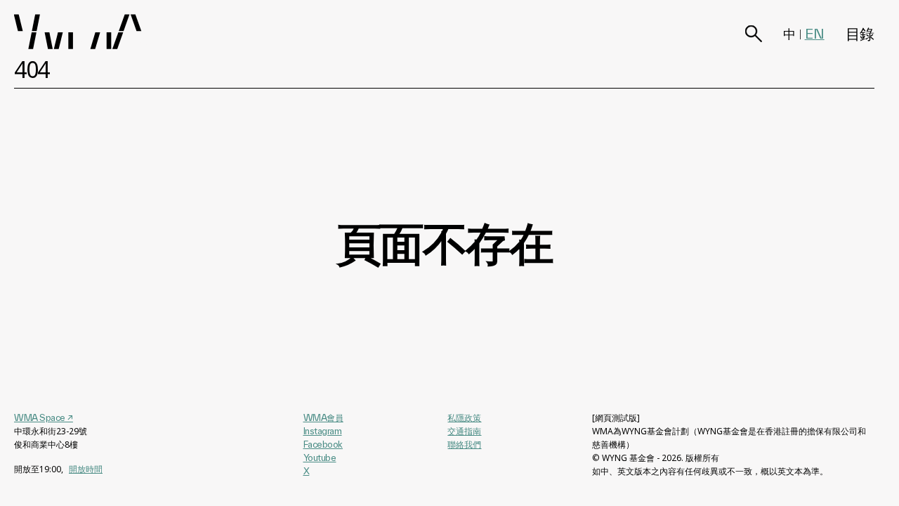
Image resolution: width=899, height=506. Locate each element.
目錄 (860, 33)
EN (815, 33)
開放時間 (86, 469)
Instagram (322, 430)
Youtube (319, 457)
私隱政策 (464, 418)
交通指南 (464, 431)
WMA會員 (323, 417)
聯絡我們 (464, 444)
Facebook (323, 444)
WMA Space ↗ (43, 417)
